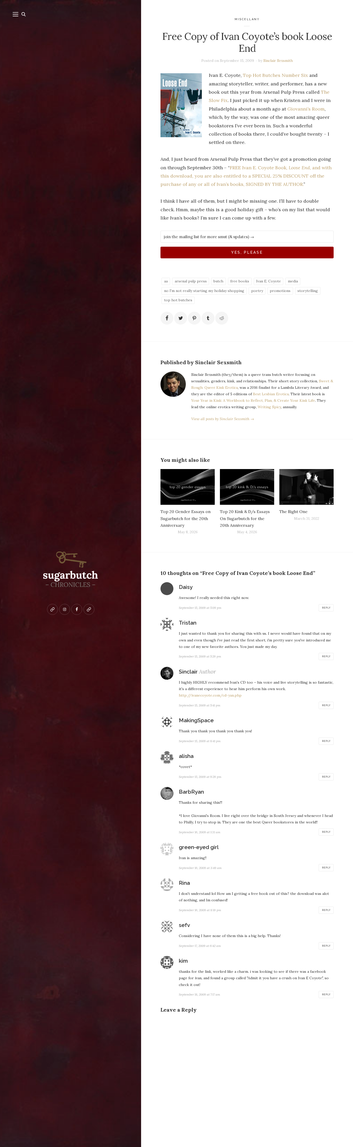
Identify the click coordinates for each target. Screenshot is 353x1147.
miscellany (247, 19)
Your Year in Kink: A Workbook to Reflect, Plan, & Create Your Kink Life (253, 400)
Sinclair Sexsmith (278, 60)
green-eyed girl (199, 847)
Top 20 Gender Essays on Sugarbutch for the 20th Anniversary (185, 518)
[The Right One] (306, 487)
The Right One (293, 511)
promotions (280, 290)
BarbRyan (191, 791)
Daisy (186, 587)
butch (218, 281)
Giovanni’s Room (306, 109)
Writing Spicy (269, 407)
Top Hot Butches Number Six (275, 75)
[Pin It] (194, 318)
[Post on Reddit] (221, 318)
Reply (326, 608)
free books (239, 281)
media (293, 281)
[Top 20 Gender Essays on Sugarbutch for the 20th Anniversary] (187, 487)
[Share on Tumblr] (208, 318)
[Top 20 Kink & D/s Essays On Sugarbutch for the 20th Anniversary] (247, 487)
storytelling (307, 290)
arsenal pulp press (191, 281)
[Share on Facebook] (166, 318)
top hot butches (178, 300)
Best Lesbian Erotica (271, 394)
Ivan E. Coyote (268, 281)
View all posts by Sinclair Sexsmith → (222, 419)
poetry (257, 290)
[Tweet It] (180, 318)
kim (183, 961)
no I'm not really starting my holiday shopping (204, 290)
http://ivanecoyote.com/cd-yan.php (210, 695)
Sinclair (188, 671)
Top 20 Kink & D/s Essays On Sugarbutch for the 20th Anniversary (245, 518)
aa (166, 281)
